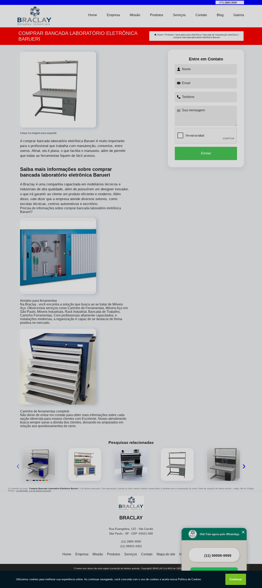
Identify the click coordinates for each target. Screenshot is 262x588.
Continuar (235, 579)
